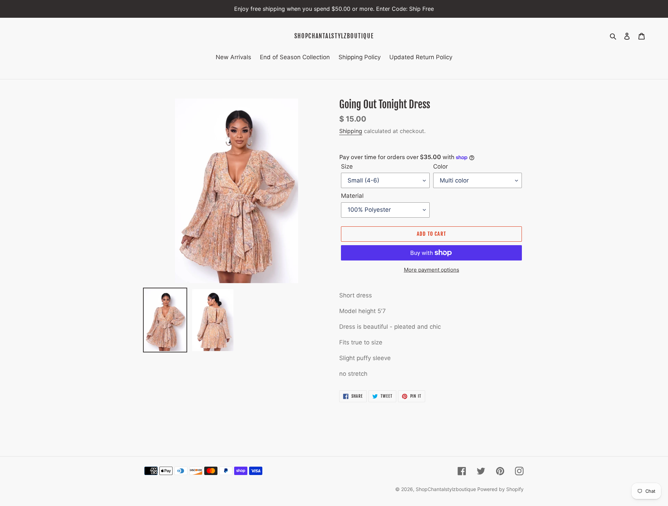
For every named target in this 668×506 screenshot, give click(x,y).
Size (347, 166)
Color (440, 166)
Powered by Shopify (500, 489)
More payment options (431, 269)
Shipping (350, 130)
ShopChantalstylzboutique (334, 36)
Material (352, 195)
